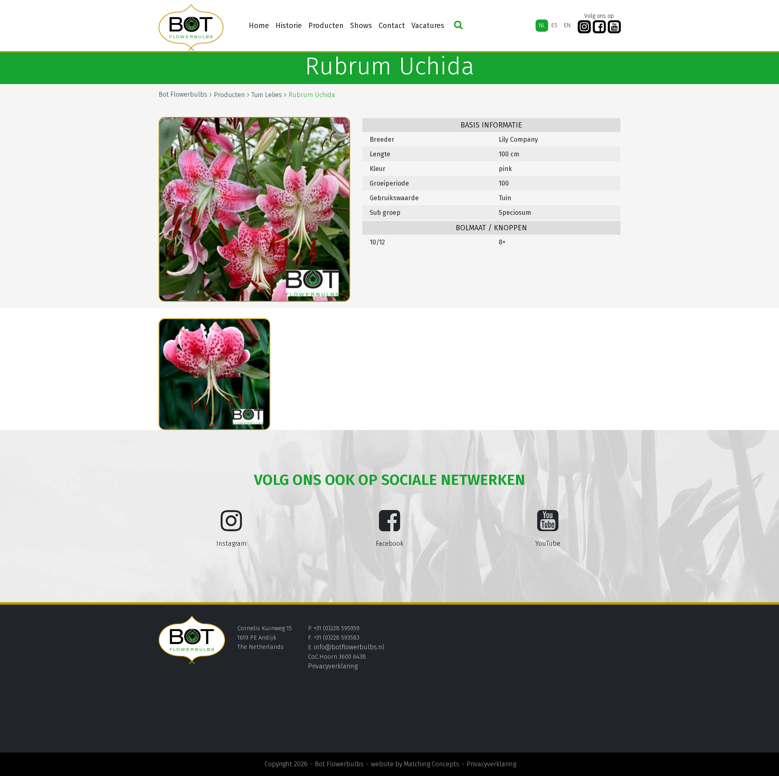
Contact (392, 25)
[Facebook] (599, 27)
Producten (326, 25)
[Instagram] (584, 27)
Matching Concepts (431, 764)
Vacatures (427, 25)
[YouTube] (614, 27)
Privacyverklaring (332, 666)
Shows (361, 25)
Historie (288, 25)
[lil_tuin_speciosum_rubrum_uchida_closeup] (214, 374)
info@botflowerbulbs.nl (349, 647)
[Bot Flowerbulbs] (191, 27)
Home (259, 25)
